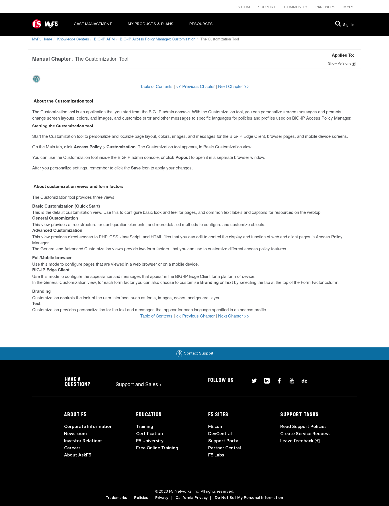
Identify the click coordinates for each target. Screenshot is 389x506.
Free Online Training (157, 448)
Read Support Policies (303, 426)
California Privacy (191, 498)
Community (296, 7)
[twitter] (252, 380)
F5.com (243, 7)
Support (267, 7)
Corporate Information (88, 426)
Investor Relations (83, 441)
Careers (72, 448)
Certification (149, 434)
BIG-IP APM (104, 39)
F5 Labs (216, 455)
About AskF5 (77, 455)
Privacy (161, 498)
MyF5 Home (42, 39)
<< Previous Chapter (196, 86)
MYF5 (348, 7)
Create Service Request (305, 434)
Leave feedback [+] (300, 441)
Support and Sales (138, 383)
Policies (141, 498)
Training (144, 426)
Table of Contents (157, 86)
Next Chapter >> (233, 86)
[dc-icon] (301, 380)
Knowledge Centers (73, 39)
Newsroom (75, 434)
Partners (326, 7)
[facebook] (277, 380)
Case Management (93, 23)
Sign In (348, 24)
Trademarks (116, 498)
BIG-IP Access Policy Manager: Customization (157, 39)
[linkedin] (264, 380)
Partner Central (224, 448)
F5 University (149, 441)
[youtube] (289, 380)
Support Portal (223, 441)
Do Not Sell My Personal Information (249, 498)
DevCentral (220, 434)
